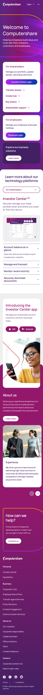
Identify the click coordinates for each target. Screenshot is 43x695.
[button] (21, 249)
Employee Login (15, 135)
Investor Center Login (21, 82)
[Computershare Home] (12, 559)
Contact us (13, 541)
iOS (13, 329)
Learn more (13, 158)
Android (29, 329)
